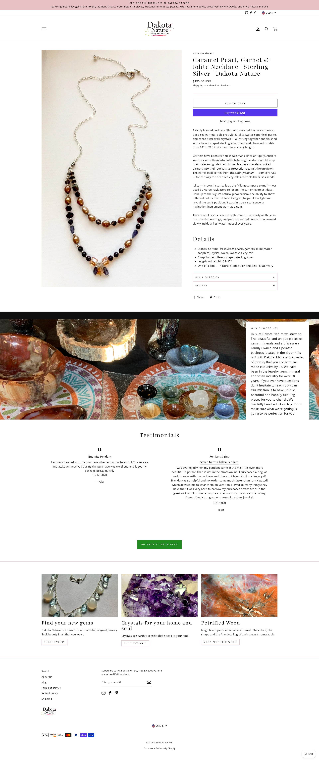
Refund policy (50, 693)
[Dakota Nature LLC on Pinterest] (116, 693)
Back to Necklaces (162, 544)
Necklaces (206, 53)
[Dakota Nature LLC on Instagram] (104, 693)
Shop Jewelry (54, 642)
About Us (47, 676)
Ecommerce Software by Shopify (159, 748)
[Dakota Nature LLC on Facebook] (110, 693)
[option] (159, 5)
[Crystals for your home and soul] (159, 595)
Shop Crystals (135, 643)
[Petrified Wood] (239, 595)
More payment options (235, 121)
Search (46, 671)
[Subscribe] (149, 682)
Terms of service (51, 687)
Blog (44, 682)
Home (196, 53)
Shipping (198, 85)
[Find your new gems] (80, 595)
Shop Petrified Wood (220, 642)
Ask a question (207, 277)
